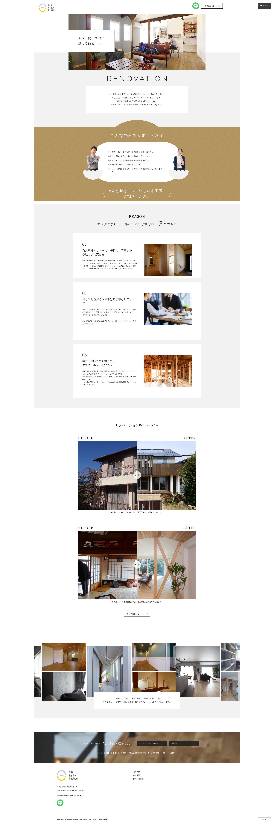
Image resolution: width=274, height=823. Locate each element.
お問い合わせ (138, 779)
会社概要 (136, 775)
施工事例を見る (133, 614)
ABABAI (106, 819)
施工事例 (136, 772)
